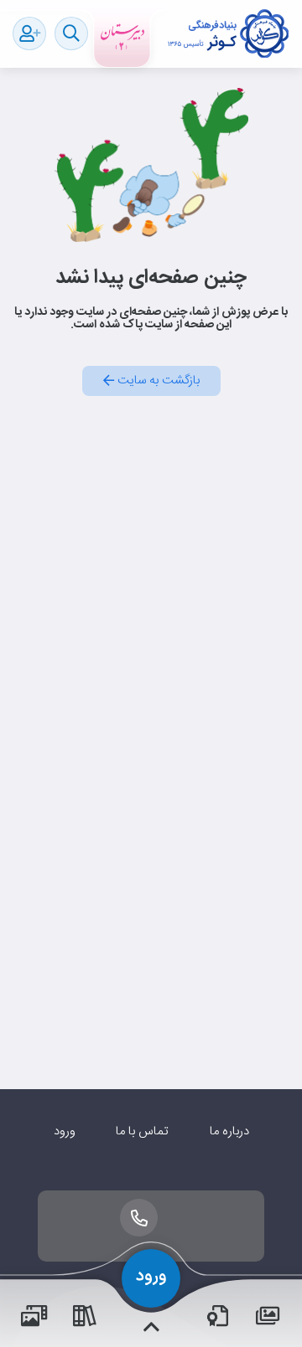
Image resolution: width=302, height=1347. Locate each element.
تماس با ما (142, 1131)
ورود (65, 1131)
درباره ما (229, 1131)
